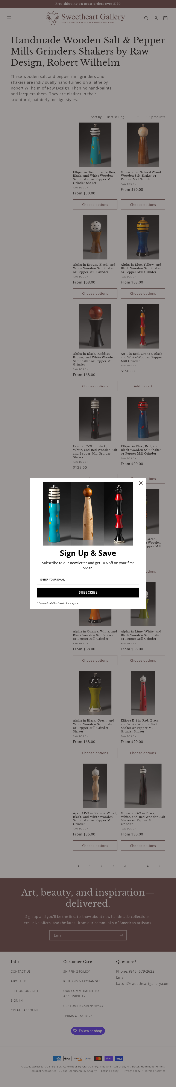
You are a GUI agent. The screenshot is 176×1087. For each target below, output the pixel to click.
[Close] (141, 483)
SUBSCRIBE (88, 592)
